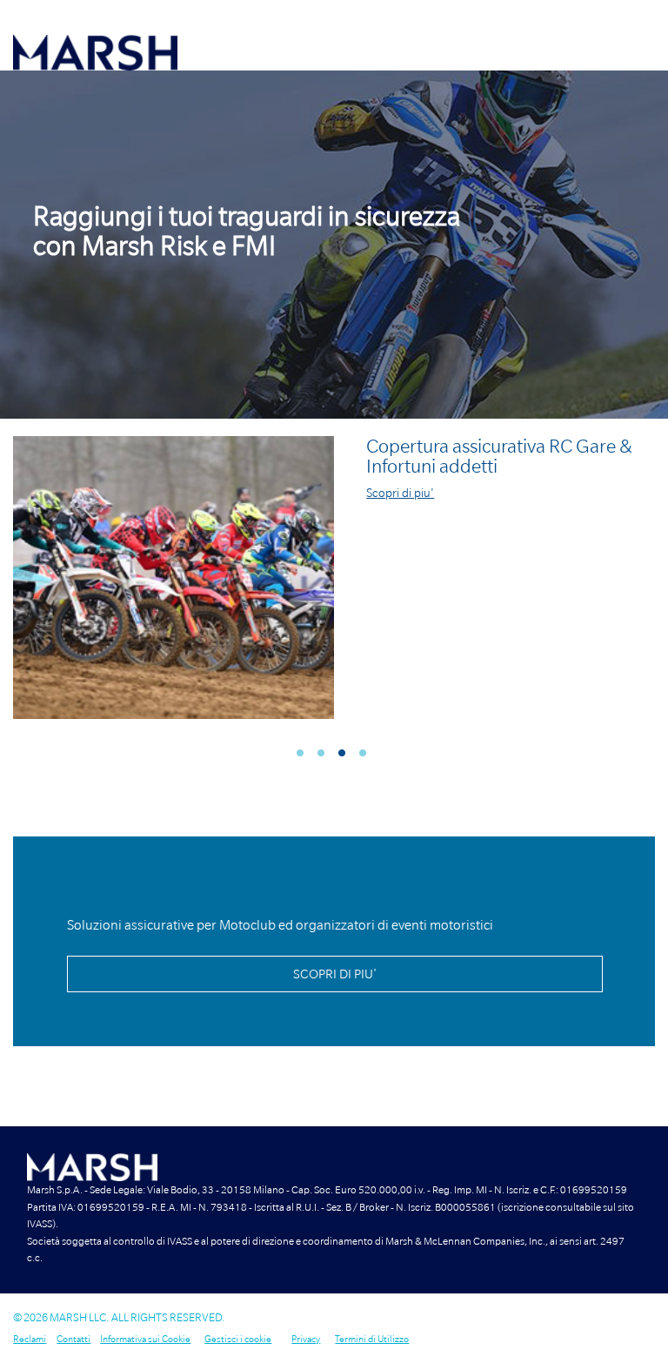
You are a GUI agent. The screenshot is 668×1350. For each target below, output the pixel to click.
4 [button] (367, 756)
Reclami (29, 1338)
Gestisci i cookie (237, 1338)
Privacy (305, 1338)
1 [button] (305, 756)
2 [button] (326, 756)
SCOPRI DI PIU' (335, 974)
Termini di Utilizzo (372, 1338)
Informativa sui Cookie (145, 1338)
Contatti (73, 1338)
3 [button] (347, 756)
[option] (334, 245)
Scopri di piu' (400, 493)
